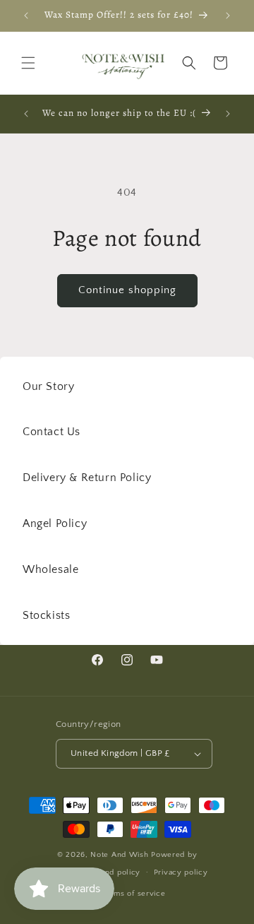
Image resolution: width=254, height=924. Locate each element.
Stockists (46, 615)
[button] (28, 62)
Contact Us (51, 431)
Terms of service (133, 893)
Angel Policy (55, 523)
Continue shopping (127, 290)
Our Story (48, 386)
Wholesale (50, 569)
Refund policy (113, 872)
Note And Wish (120, 855)
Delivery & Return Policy (87, 477)
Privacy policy (181, 872)
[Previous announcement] (26, 15)
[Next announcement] (227, 15)
